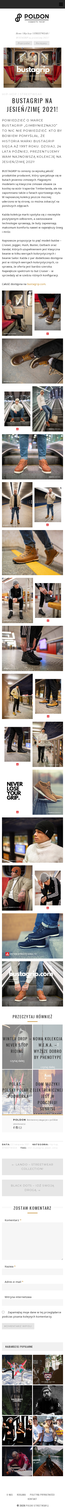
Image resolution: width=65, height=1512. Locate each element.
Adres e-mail (14, 1281)
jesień (48, 1148)
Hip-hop (27, 33)
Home (18, 33)
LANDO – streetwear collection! (32, 1166)
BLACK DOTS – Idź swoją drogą (32, 1188)
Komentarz (13, 1220)
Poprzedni (24, 43)
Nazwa (10, 1266)
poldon (20, 1119)
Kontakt (32, 1499)
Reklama (21, 1494)
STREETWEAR (40, 33)
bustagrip (38, 1148)
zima (54, 1148)
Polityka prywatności (42, 1494)
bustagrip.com (36, 284)
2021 (29, 1148)
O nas (10, 1494)
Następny (41, 43)
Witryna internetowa (18, 1297)
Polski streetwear (36, 1505)
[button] (32, 313)
